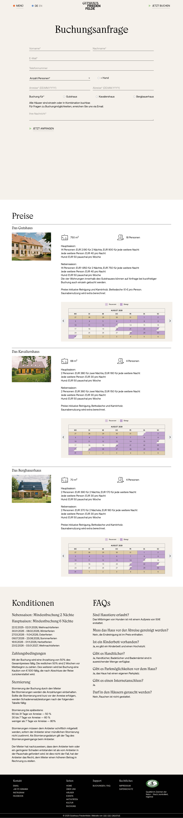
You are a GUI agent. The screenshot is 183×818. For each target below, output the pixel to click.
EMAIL (16, 786)
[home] (91, 6)
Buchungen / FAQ (101, 786)
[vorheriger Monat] (63, 320)
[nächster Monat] (169, 320)
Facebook (18, 796)
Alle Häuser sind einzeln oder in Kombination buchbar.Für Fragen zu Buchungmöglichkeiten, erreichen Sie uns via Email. (66, 104)
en (40, 5)
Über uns (71, 789)
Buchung (71, 806)
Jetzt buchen (161, 5)
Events (69, 796)
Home (69, 786)
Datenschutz (126, 789)
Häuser (70, 792)
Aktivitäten (72, 799)
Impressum (125, 786)
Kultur (69, 803)
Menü (19, 5)
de (36, 5)
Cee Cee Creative (111, 816)
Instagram (18, 792)
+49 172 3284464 (20, 789)
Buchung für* (36, 96)
